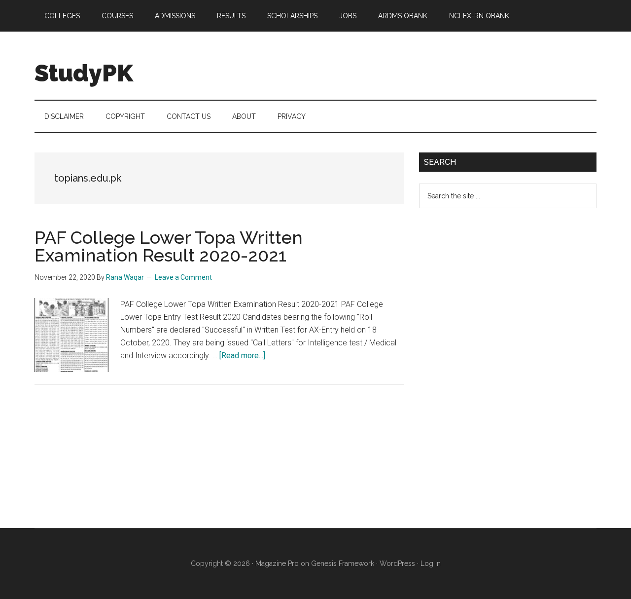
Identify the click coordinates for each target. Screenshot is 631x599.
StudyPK (84, 73)
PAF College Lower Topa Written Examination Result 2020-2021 (169, 246)
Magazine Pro (277, 563)
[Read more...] (242, 355)
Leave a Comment (183, 277)
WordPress (397, 563)
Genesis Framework (342, 563)
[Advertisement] (493, 376)
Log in (431, 563)
